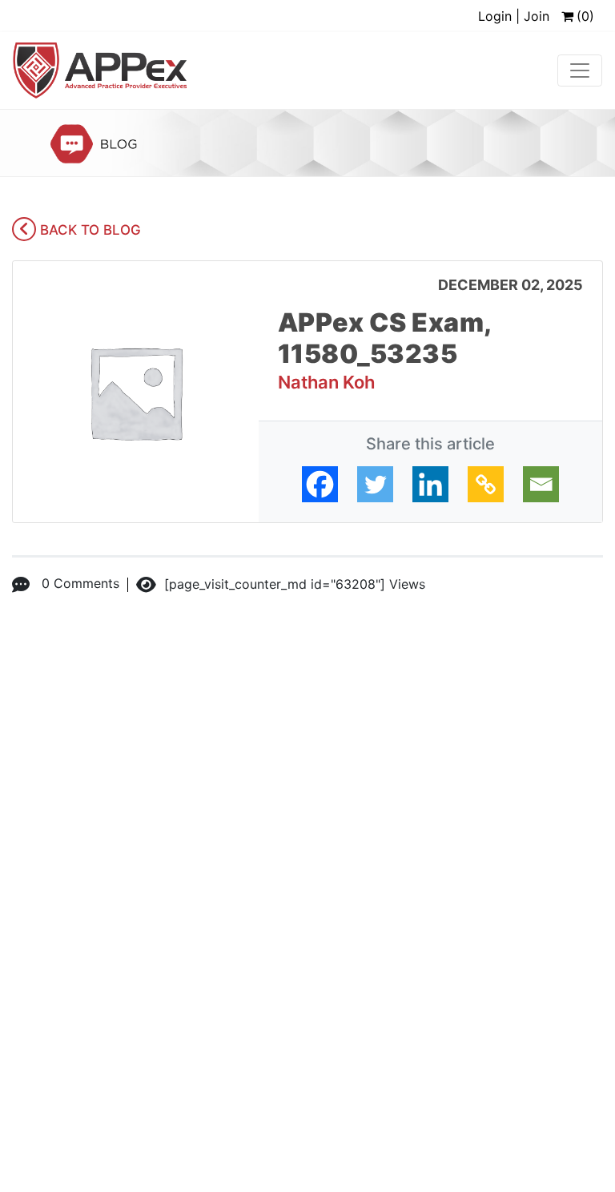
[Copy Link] (486, 484)
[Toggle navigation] (579, 70)
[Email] (541, 484)
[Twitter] (375, 484)
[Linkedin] (430, 484)
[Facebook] (320, 484)
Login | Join (513, 16)
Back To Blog (88, 230)
